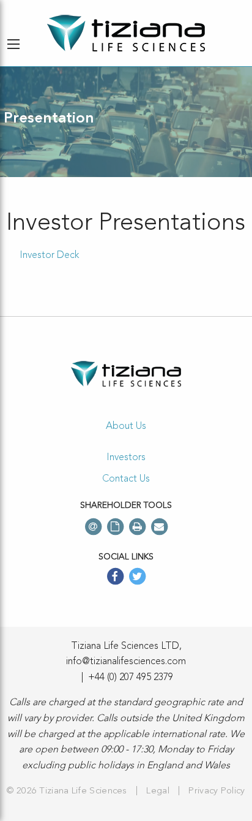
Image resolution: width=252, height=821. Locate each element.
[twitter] (137, 578)
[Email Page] (159, 527)
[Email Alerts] (93, 527)
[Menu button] (13, 44)
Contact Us (126, 479)
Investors (126, 458)
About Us (126, 426)
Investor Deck (49, 255)
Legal (157, 791)
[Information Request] (115, 527)
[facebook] (115, 578)
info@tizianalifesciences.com (126, 662)
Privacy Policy (216, 791)
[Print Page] (137, 527)
